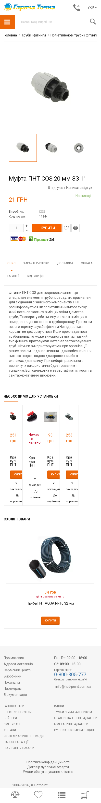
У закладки (16, 486)
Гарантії (13, 276)
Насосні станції (16, 742)
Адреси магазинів (18, 664)
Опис (11, 263)
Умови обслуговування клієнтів (48, 772)
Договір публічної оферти (48, 767)
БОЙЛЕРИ (10, 718)
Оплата (86, 263)
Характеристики (36, 263)
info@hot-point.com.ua (73, 686)
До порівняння (17, 498)
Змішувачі (12, 724)
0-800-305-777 (70, 674)
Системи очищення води (24, 736)
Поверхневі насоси (19, 748)
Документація (15, 695)
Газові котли (14, 706)
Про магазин (14, 658)
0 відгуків (55, 188)
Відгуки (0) (35, 276)
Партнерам (13, 688)
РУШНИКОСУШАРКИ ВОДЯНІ (74, 730)
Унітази (10, 730)
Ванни (59, 706)
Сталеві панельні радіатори (75, 718)
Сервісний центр (17, 670)
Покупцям (12, 682)
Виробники (12, 676)
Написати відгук (79, 188)
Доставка (65, 263)
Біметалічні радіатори (71, 724)
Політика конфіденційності (48, 762)
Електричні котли (18, 712)
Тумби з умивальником (73, 712)
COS (42, 211)
